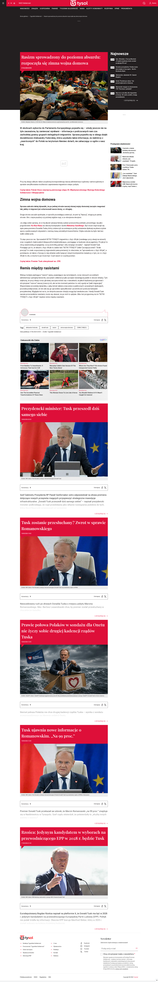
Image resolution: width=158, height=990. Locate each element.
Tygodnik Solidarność (69, 8)
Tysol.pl (136, 977)
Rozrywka (108, 8)
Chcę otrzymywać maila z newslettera (119, 954)
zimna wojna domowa (67, 328)
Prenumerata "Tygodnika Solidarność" (33, 946)
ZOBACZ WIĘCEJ (82, 328)
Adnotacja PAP (27, 956)
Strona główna (24, 16)
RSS (50, 977)
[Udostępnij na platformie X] (105, 320)
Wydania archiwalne (28, 953)
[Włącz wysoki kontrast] (14, 3)
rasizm (54, 328)
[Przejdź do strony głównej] (76, 3)
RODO (35, 977)
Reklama (55, 956)
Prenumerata (126, 8)
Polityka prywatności (26, 977)
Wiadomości (25, 8)
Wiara (82, 8)
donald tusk (45, 328)
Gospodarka (45, 8)
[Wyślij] (136, 948)
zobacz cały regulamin (121, 969)
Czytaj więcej (129, 100)
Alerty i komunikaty (94, 8)
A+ (11, 3)
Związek (34, 8)
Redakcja (56, 950)
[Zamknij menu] (3, 3)
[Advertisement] (79, 35)
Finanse (55, 8)
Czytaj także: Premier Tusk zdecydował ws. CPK (40, 261)
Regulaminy (43, 977)
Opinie (117, 8)
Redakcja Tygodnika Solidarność (32, 943)
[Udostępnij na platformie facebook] (102, 320)
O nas (55, 943)
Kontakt (55, 953)
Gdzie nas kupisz (27, 950)
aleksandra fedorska (31, 328)
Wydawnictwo (57, 946)
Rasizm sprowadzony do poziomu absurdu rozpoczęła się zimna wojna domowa (65, 16)
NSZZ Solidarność (25, 3)
